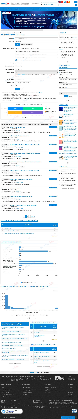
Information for (62, 70)
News (70, 390)
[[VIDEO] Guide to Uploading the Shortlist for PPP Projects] (61, 158)
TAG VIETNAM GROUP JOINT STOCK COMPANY (13, 359)
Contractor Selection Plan (7, 389)
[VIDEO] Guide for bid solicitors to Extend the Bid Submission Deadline (70, 122)
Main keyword (62, 87)
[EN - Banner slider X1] (39, 20)
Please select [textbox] (19, 63)
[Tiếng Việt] (62, 2)
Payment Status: (10, 72)
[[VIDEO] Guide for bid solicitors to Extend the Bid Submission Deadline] (61, 122)
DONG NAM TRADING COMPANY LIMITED (11, 342)
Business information (73, 396)
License (57, 400)
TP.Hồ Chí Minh (19, 147)
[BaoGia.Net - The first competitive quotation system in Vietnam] (36, 3)
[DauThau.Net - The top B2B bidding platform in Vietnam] (16, 3)
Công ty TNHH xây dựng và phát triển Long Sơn (21, 196)
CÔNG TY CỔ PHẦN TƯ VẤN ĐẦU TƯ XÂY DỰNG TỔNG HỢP (24, 170)
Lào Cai (17, 165)
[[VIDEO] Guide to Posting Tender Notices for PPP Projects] (61, 136)
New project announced (28, 387)
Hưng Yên (18, 130)
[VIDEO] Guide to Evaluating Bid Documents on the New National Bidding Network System (70, 129)
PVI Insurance (8, 228)
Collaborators (72, 389)
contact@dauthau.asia (48, 4)
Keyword (11, 38)
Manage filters (47, 392)
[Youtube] (67, 2)
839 (32, 216)
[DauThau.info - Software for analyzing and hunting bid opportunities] (6, 3)
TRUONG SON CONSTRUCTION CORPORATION (12, 345)
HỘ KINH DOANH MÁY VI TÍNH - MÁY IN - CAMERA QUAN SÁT (25, 144)
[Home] (3, 9)
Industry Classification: (8, 48)
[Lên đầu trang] (76, 417)
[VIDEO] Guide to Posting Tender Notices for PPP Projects (70, 135)
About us (71, 392)
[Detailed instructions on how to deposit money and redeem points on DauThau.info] (61, 109)
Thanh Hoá (18, 199)
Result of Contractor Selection (8, 394)
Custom (55, 290)
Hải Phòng (18, 156)
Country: (12, 63)
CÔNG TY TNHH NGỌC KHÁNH (9, 348)
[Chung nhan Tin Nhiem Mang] (59, 378)
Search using (20, 35)
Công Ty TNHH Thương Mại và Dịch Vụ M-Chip (21, 179)
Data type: (11, 41)
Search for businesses (8, 34)
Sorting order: (10, 79)
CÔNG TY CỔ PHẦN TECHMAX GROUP (19, 136)
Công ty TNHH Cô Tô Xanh (16, 188)
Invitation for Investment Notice (29, 389)
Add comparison (53, 127)
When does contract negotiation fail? (68, 115)
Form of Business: (9, 66)
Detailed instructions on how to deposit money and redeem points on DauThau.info (70, 109)
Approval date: (10, 82)
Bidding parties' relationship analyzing (52, 390)
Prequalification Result (6, 396)
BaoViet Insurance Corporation (12, 230)
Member (71, 387)
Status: (12, 85)
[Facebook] (65, 2)
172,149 (10, 100)
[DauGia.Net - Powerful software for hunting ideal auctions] (26, 3)
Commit (61, 400)
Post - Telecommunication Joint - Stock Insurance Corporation (19, 233)
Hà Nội (17, 139)
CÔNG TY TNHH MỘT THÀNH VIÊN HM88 (11, 331)
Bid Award (25, 394)
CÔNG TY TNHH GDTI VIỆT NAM (17, 127)
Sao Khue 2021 (33, 372)
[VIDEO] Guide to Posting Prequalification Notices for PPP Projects (70, 141)
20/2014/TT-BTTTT (39, 407)
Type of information (63, 77)
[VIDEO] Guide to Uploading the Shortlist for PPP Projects (70, 158)
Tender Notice (4, 387)
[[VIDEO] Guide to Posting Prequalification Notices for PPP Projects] (61, 142)
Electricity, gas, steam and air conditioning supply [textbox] (27, 48)
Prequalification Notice (6, 390)
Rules (54, 400)
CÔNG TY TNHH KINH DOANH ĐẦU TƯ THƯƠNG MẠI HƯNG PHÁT (26, 162)
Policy (50, 400)
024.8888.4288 (53, 3)
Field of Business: (10, 69)
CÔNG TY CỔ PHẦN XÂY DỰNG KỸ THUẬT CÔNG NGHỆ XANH (25, 153)
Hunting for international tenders (51, 389)
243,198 (40, 92)
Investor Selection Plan (27, 392)
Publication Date (63, 82)
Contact (70, 394)
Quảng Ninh (18, 191)
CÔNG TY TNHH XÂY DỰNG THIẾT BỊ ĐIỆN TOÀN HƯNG (23, 205)
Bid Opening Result (5, 392)
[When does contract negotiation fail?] (61, 116)
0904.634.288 (45, 3)
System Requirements (68, 400)
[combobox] (36, 48)
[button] (9, 9)
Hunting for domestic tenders (50, 387)
